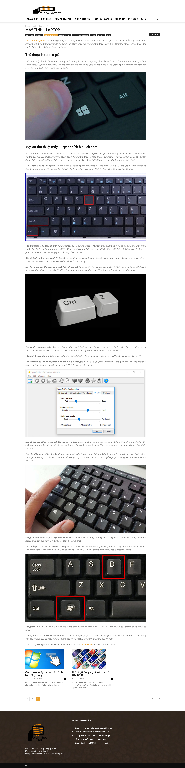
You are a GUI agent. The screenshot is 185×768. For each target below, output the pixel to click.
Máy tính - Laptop (38, 26)
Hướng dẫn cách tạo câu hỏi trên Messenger (93, 735)
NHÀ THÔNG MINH (83, 19)
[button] (157, 19)
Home (27, 26)
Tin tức (93, 35)
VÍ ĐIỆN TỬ (120, 19)
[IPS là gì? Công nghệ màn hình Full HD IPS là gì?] (92, 659)
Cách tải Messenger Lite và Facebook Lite (92, 731)
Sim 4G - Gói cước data (80, 35)
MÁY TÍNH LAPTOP (63, 19)
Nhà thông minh (64, 35)
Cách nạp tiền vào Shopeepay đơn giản (90, 739)
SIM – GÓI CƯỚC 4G (103, 19)
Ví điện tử (101, 35)
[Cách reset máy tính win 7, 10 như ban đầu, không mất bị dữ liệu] (45, 659)
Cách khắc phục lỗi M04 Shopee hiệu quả (91, 743)
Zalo (108, 35)
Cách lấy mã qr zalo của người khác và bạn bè (93, 728)
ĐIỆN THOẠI (46, 19)
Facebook (39, 35)
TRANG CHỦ (32, 19)
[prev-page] (27, 699)
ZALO (143, 19)
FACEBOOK (133, 19)
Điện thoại (29, 35)
